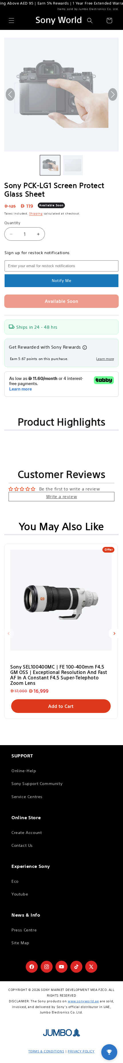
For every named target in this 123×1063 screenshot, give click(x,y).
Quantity (12, 222)
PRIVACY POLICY (81, 1051)
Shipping (36, 213)
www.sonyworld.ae (83, 1001)
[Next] (114, 633)
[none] (50, 165)
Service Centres (27, 796)
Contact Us (22, 845)
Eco (15, 881)
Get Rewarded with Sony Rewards (45, 347)
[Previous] (8, 633)
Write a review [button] (61, 496)
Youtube (19, 894)
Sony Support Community (36, 783)
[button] (11, 20)
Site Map (20, 942)
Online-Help (23, 770)
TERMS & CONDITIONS (46, 1051)
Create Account (26, 832)
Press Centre (24, 930)
